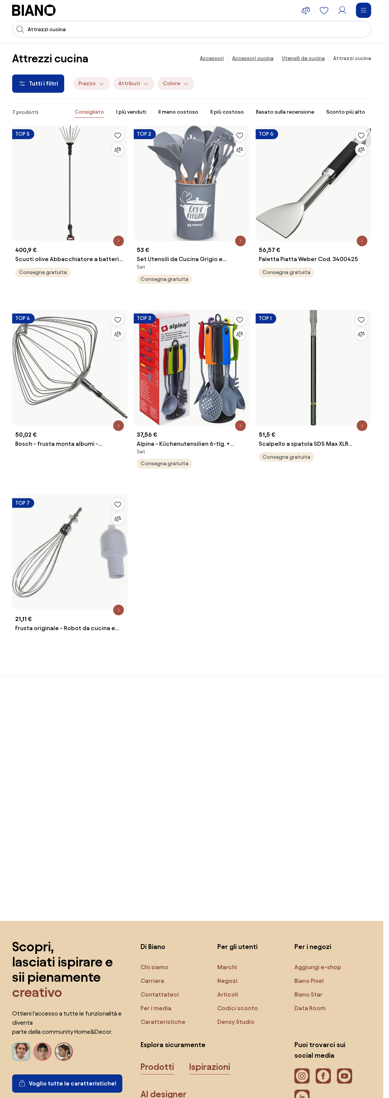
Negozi (227, 981)
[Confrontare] (118, 150)
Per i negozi (312, 946)
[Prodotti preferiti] (324, 10)
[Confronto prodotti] (305, 10)
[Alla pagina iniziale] (34, 10)
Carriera (152, 981)
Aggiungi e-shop (317, 967)
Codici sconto (237, 1008)
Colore (171, 83)
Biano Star (308, 994)
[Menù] (363, 10)
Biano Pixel (309, 981)
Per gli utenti (237, 946)
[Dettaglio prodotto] (118, 241)
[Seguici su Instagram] (302, 1076)
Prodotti (157, 1067)
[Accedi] (342, 10)
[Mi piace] (118, 135)
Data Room (310, 1008)
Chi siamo (154, 967)
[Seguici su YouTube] (344, 1076)
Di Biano (153, 946)
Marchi (227, 967)
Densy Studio (236, 1022)
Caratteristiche (163, 1022)
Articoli (227, 994)
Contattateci (160, 994)
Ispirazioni (209, 1067)
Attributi (129, 83)
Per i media (156, 1008)
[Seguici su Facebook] (323, 1076)
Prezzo (87, 83)
